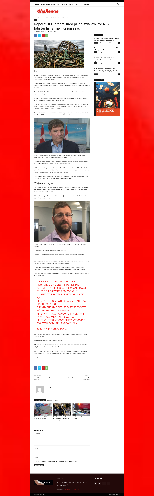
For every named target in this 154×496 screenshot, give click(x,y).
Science (64, 4)
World (71, 4)
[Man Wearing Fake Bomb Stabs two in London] (81, 409)
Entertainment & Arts (48, 4)
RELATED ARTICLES (40, 400)
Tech (58, 4)
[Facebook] (110, 1)
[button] (118, 4)
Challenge (38, 31)
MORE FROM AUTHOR (52, 400)
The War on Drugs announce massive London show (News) (78, 378)
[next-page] (38, 423)
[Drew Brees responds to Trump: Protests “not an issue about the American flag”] (62, 409)
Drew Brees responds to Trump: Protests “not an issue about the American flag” (61, 418)
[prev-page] (35, 423)
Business (86, 4)
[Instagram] (113, 1)
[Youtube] (118, 1)
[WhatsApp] (46, 35)
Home (37, 4)
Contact (35, 1)
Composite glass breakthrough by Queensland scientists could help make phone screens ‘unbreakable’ (106, 70)
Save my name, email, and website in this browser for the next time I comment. (56, 461)
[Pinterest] (43, 35)
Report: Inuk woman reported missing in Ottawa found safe (47, 378)
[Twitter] (116, 1)
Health (77, 4)
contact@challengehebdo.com (71, 489)
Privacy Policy (42, 1)
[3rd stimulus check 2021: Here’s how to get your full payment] (43, 409)
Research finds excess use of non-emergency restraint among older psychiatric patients (104, 59)
